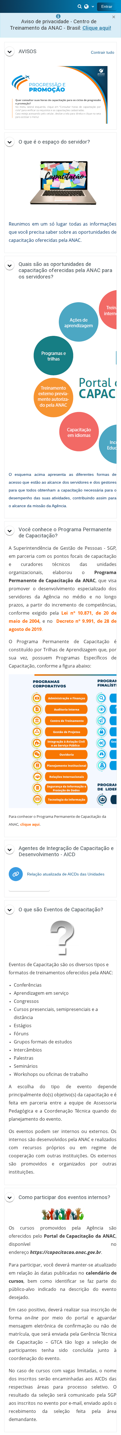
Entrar (106, 6)
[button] (80, 6)
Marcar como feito (29, 886)
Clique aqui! (96, 28)
